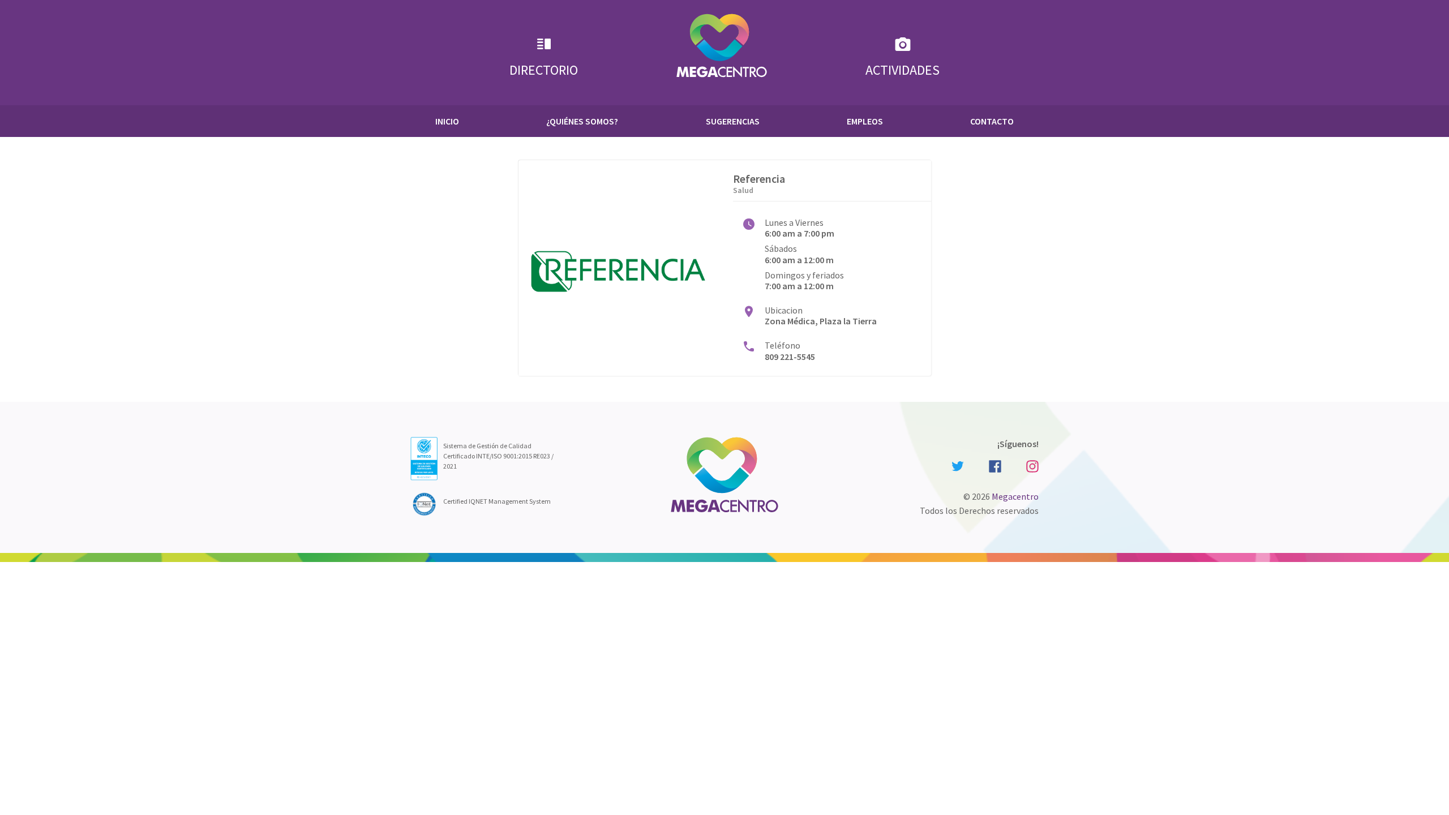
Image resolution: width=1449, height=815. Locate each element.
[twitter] (957, 465)
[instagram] (1031, 465)
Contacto (992, 121)
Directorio (543, 70)
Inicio (447, 121)
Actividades (902, 70)
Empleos (865, 121)
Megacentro (1015, 496)
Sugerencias (733, 121)
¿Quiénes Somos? (582, 121)
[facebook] (995, 465)
